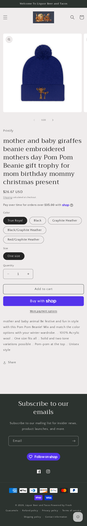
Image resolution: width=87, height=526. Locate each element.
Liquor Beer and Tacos (37, 505)
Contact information (56, 517)
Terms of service (71, 510)
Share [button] (12, 362)
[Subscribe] (73, 441)
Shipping (7, 197)
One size (14, 256)
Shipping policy (32, 517)
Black (38, 220)
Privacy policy (50, 510)
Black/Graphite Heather (25, 230)
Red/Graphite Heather (23, 239)
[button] (5, 17)
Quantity (8, 265)
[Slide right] (52, 120)
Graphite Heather (64, 220)
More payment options (43, 311)
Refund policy (30, 510)
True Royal (15, 220)
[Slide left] (34, 120)
